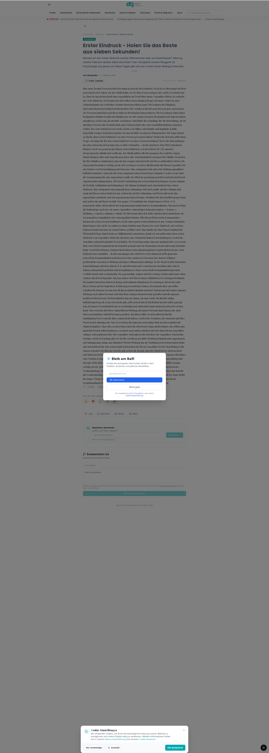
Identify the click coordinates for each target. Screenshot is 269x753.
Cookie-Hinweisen (147, 739)
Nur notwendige (94, 747)
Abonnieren (118, 380)
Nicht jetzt (134, 387)
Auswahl (115, 747)
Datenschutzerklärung (115, 739)
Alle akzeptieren (175, 747)
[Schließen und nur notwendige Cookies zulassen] (184, 730)
